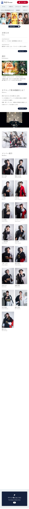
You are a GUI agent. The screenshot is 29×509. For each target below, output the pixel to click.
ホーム (3, 6)
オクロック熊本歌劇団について (7, 10)
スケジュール (18, 6)
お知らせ (11, 6)
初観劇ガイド (25, 6)
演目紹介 (18, 10)
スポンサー (25, 10)
